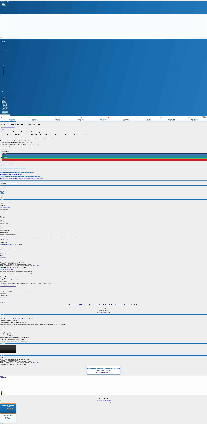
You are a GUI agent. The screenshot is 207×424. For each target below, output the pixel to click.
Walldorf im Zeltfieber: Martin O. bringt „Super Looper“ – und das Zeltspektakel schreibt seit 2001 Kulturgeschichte (21, 178)
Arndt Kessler (4, 103)
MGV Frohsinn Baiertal (10, 63)
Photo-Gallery (15, 172)
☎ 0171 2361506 (204, 117)
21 (4, 193)
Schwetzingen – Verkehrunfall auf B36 (6, 163)
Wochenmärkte (6, 98)
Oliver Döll (4, 109)
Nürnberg (6, 79)
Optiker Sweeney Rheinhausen (9, 94)
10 (0, 192)
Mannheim (6, 78)
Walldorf (5, 88)
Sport (7, 64)
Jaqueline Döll (4, 108)
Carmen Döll (4, 105)
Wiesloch (5, 90)
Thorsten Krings (5, 112)
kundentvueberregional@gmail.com (103, 312)
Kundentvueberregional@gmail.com (105, 372)
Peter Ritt (3, 110)
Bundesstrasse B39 (7, 70)
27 (3, 194)
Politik (5, 56)
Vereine (5, 61)
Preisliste (3, 6)
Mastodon (1, 376)
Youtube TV (6, 49)
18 (1, 193)
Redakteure (4, 102)
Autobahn (6, 67)
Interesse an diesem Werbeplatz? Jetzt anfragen (103, 402)
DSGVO (3, 4)
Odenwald (6, 80)
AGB (3, 3)
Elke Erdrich (4, 106)
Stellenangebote (7, 59)
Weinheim (6, 89)
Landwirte (6, 54)
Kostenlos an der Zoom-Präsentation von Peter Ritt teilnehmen (8, 286)
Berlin (5, 69)
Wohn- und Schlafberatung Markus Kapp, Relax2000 (13, 96)
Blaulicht (3, 101)
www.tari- (1, 207)
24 (0, 194)
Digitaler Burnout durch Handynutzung (6, 162)
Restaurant (6, 45)
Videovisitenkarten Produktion (9, 47)
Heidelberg (6, 75)
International (26, 172)
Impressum (4, 5)
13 (3, 192)
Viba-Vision (4, 113)
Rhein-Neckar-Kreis (7, 77)
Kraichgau (6, 73)
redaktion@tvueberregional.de (15, 389)
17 (0, 193)
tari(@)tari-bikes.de (3, 253)
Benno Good (4, 104)
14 (4, 192)
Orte (3, 65)
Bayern (5, 68)
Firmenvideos (6, 43)
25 (1, 194)
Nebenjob (6, 57)
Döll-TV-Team (8, 389)
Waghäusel (6, 87)
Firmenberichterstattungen (8, 42)
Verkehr (5, 86)
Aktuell (3, 100)
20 (3, 193)
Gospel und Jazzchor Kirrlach (11, 62)
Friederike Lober (5, 107)
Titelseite (1, 121)
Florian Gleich (6, 92)
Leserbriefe (6, 55)
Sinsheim (5, 85)
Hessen (5, 74)
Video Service (6, 46)
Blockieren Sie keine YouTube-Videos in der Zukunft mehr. (11, 267)
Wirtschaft (6, 48)
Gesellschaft (4, 50)
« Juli (1, 197)
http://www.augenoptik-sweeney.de (6, 302)
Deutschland (6, 71)
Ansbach (5, 66)
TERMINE (4, 97)
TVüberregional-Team (3, 389)
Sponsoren (4, 91)
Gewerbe (3, 41)
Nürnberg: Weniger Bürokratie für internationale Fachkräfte (11, 174)
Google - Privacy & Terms (34, 265)
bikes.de (8, 207)
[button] (4, 153)
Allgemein (30, 176)
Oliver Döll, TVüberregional (24, 176)
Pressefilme (6, 44)
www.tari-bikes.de (3, 236)
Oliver (3, 129)
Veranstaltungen (7, 99)
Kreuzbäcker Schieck (8, 93)
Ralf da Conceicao (5, 111)
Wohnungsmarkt (7, 60)
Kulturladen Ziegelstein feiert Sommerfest (7, 170)
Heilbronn (6, 76)
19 (2, 193)
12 (2, 192)
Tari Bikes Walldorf (7, 95)
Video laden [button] (24, 267)
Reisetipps (6, 58)
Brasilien (7, 53)
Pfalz (5, 81)
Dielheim (5, 72)
